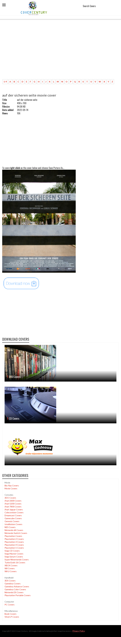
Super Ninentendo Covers (17, 559)
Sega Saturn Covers (14, 556)
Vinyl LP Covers (12, 617)
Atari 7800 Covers (13, 506)
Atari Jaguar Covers (14, 509)
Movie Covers (11, 488)
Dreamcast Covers (13, 515)
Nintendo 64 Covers (14, 530)
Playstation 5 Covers (14, 548)
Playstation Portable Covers (18, 595)
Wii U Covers (11, 571)
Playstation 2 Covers (14, 539)
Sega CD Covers (12, 550)
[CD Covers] (60, 405)
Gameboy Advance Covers (17, 586)
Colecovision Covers (14, 512)
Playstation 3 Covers (14, 542)
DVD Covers (14, 376)
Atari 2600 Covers (13, 500)
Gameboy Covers (13, 583)
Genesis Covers (12, 521)
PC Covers (9, 604)
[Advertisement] (55, 55)
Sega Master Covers (14, 553)
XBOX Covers (11, 565)
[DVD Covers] (60, 363)
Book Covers (10, 614)
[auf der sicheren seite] (21, 283)
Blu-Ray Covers (12, 485)
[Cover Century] (34, 8)
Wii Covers (10, 568)
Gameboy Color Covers (15, 589)
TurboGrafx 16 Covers (15, 562)
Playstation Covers (13, 536)
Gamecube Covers (13, 518)
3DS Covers (10, 580)
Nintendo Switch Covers (16, 533)
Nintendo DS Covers (14, 592)
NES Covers (10, 527)
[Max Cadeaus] (60, 446)
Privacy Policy (78, 631)
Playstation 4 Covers (14, 545)
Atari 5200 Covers (13, 503)
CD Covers (14, 418)
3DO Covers (10, 497)
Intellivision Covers (13, 524)
